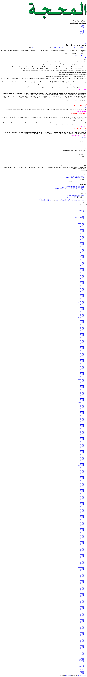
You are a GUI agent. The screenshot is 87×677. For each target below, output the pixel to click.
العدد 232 (82, 358)
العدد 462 (82, 612)
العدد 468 (82, 619)
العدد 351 (82, 485)
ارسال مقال (82, 33)
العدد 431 (82, 575)
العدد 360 (82, 496)
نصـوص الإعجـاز (40, 47)
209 (83, 209)
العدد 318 (82, 458)
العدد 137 (82, 245)
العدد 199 (82, 307)
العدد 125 (82, 231)
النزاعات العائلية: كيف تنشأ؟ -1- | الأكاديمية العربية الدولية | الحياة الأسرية (70, 200)
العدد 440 (82, 586)
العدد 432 (82, 576)
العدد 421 (82, 564)
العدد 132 (82, 239)
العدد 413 (82, 555)
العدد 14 (82, 249)
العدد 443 (82, 589)
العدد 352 (82, 486)
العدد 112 (82, 224)
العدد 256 (82, 387)
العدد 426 (82, 569)
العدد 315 (82, 454)
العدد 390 (82, 529)
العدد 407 (82, 548)
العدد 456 (82, 605)
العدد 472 (82, 623)
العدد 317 (82, 457)
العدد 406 (82, 547)
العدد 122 (82, 228)
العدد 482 (82, 635)
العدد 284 (82, 419)
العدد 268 (82, 401)
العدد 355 (82, 490)
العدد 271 (82, 404)
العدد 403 (82, 543)
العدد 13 (82, 237)
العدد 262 (82, 394)
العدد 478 (82, 631)
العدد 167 (82, 270)
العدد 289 (82, 425)
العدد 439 (82, 584)
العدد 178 (82, 284)
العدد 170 (82, 275)
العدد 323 (82, 464)
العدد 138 (82, 246)
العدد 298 (82, 436)
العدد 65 (82, 657)
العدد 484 (82, 638)
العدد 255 (82, 386)
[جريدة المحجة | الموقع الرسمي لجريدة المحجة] (58, 18)
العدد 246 (82, 375)
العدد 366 (82, 503)
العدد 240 (82, 368)
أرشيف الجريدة (81, 212)
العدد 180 (82, 288)
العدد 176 (82, 282)
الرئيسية (82, 25)
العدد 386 (82, 524)
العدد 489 (82, 644)
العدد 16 (82, 262)
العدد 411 (82, 553)
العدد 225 (82, 348)
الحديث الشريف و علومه (79, 217)
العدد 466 (82, 616)
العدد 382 (82, 519)
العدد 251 (82, 381)
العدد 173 (82, 278)
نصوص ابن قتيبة (34, 47)
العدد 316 (82, 456)
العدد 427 (82, 570)
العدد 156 (82, 259)
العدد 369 (82, 505)
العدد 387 (82, 525)
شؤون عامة (82, 668)
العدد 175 (82, 281)
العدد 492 (82, 647)
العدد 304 (82, 443)
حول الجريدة (81, 31)
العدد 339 (82, 475)
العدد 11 (82, 222)
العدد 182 (82, 290)
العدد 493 (82, 648)
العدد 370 (82, 506)
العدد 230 (82, 355)
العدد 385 (82, 523)
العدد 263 (82, 395)
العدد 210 (82, 322)
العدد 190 (82, 297)
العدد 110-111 (81, 223)
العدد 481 (82, 634)
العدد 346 (82, 480)
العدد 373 (82, 509)
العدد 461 (82, 610)
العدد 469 (82, 620)
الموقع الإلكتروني (83, 156)
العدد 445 (82, 592)
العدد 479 (82, 632)
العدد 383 (82, 521)
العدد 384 (82, 522)
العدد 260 (82, 392)
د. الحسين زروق (47, 47)
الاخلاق (83, 215)
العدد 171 (82, 276)
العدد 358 (82, 493)
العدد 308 (82, 447)
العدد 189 (82, 295)
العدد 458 (82, 607)
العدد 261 (82, 393)
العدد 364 (82, 501)
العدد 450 (82, 597)
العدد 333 (82, 467)
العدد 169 (82, 272)
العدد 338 (82, 473)
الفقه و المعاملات (81, 659)
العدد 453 (82, 601)
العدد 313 (82, 452)
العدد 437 (82, 582)
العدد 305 (82, 444)
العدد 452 (82, 600)
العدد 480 (77, 43)
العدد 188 (82, 294)
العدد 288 (82, 424)
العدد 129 (82, 236)
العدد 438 (82, 583)
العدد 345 (82, 479)
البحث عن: (85, 181)
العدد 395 (82, 535)
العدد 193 (82, 301)
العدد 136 (82, 244)
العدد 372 (82, 508)
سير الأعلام (82, 667)
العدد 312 (82, 451)
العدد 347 (82, 482)
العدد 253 (82, 384)
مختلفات (82, 672)
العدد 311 (82, 450)
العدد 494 (82, 649)
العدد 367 (82, 504)
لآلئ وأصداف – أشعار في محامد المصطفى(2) (75, 191)
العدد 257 (82, 388)
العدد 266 (82, 399)
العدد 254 (82, 385)
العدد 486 (82, 640)
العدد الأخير (82, 26)
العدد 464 (82, 614)
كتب (83, 30)
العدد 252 (82, 382)
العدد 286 (82, 421)
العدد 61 (82, 653)
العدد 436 (82, 581)
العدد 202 (82, 313)
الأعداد (83, 27)
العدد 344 (82, 478)
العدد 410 (82, 551)
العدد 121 (82, 226)
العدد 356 (82, 491)
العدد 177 (82, 283)
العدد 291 (82, 427)
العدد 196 (82, 303)
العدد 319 (82, 459)
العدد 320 (82, 460)
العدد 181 (82, 289)
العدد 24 (82, 367)
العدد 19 (82, 296)
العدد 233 (82, 359)
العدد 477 (82, 629)
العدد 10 (82, 220)
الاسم (85, 152)
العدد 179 (82, 285)
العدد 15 (82, 255)
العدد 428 (82, 571)
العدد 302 (82, 440)
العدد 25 (82, 380)
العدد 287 (82, 423)
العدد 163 (82, 265)
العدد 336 (82, 471)
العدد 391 (82, 530)
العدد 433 (82, 577)
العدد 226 (82, 349)
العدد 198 (82, 306)
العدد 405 (82, 545)
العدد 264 (82, 397)
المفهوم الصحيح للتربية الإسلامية (77, 176)
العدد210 (82, 658)
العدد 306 (82, 445)
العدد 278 (82, 412)
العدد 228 (82, 352)
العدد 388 (82, 527)
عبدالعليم (82, 195)
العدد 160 (82, 263)
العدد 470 (82, 621)
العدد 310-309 (81, 449)
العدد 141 (82, 251)
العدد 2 (82, 308)
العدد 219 (82, 340)
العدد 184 (82, 293)
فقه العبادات (82, 670)
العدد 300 (82, 438)
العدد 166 (82, 269)
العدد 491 (82, 646)
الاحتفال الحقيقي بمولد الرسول (74, 196)
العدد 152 (82, 256)
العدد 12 (82, 225)
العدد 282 (82, 417)
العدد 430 (82, 574)
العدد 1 (82, 219)
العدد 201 (82, 311)
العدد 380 (82, 517)
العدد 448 (82, 595)
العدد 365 (82, 502)
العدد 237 (82, 363)
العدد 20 (82, 309)
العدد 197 (82, 304)
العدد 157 (82, 261)
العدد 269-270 (81, 402)
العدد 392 (82, 531)
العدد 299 (82, 437)
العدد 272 (82, 405)
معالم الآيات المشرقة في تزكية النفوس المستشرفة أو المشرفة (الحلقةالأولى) (69, 188)
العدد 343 (82, 477)
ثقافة (83, 664)
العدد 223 (82, 346)
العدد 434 (82, 579)
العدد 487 (82, 641)
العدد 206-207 (81, 317)
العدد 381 (82, 518)
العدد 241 (82, 369)
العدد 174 (82, 280)
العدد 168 (82, 271)
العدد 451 (82, 599)
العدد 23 (82, 354)
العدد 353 (82, 488)
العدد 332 (82, 466)
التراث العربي (53, 47)
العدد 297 (82, 434)
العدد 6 (82, 652)
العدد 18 (82, 287)
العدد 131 (82, 238)
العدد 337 (82, 472)
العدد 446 (82, 593)
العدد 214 (82, 330)
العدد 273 (82, 406)
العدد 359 (82, 495)
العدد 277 (82, 411)
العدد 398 (82, 538)
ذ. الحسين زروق (25, 47)
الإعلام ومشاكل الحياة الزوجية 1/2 (47, 200)
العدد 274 (82, 407)
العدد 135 (82, 243)
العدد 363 (82, 499)
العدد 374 (82, 510)
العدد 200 (82, 310)
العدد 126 (82, 232)
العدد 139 (82, 248)
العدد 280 (82, 414)
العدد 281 (82, 415)
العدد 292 (82, 428)
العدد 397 (82, 537)
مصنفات (82, 673)
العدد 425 (82, 568)
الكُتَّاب (83, 29)
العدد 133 (82, 241)
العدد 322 (82, 463)
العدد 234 (82, 360)
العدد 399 (82, 540)
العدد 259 (82, 391)
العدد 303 (82, 441)
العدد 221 (82, 343)
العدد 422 (82, 566)
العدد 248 (82, 378)
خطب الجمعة (81, 666)
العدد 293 (82, 430)
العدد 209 (82, 320)
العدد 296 (82, 433)
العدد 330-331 (81, 465)
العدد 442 (82, 588)
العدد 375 (82, 511)
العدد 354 (82, 489)
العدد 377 (82, 514)
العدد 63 (82, 654)
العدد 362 (82, 498)
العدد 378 (82, 515)
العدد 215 (82, 332)
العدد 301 (82, 439)
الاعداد (81, 43)
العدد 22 (82, 341)
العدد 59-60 (81, 651)
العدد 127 (82, 233)
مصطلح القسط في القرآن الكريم (72, 195)
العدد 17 (82, 274)
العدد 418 (82, 561)
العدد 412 (82, 554)
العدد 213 (82, 328)
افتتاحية (82, 213)
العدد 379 (82, 516)
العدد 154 (82, 258)
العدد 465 (82, 615)
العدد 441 (82, 587)
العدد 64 (82, 655)
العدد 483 (82, 636)
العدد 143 (82, 254)
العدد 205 (82, 316)
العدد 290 (82, 426)
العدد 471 (82, 622)
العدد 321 (82, 462)
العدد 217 (82, 335)
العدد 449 (82, 596)
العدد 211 (82, 324)
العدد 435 (82, 580)
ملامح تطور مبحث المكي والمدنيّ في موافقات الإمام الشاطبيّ (72, 187)
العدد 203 (82, 314)
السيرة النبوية (81, 218)
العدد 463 (82, 613)
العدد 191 (82, 298)
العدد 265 (82, 398)
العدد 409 (82, 550)
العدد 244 (82, 373)
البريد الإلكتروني (83, 154)
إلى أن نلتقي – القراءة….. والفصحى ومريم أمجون (75, 189)
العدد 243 (82, 372)
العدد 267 (82, 400)
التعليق (85, 165)
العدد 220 (82, 342)
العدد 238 (82, 365)
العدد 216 (82, 334)
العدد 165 (82, 268)
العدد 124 (82, 230)
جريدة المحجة (80, 675)
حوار (83, 665)
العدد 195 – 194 (81, 302)
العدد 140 (82, 250)
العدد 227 (82, 350)
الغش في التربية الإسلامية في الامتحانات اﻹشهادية (74, 177)
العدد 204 (82, 315)
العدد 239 (82, 366)
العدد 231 (82, 356)
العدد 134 (82, 242)
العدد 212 (82, 327)
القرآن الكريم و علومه (70, 47)
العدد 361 (82, 497)
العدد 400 (82, 541)
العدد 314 (82, 453)
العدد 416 (82, 558)
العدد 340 (82, 476)
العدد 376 (82, 512)
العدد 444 (82, 590)
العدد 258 (82, 389)
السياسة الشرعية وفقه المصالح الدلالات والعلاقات (75, 186)
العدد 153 (82, 257)
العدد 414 (82, 556)
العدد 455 (82, 603)
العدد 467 (82, 618)
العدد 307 (82, 446)
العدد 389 (82, 528)
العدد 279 (82, 413)
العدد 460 (82, 609)
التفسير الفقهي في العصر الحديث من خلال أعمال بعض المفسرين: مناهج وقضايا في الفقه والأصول (57, 199)
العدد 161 (82, 264)
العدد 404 (82, 544)
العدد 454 (82, 602)
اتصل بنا (82, 32)
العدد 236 (82, 362)
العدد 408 (82, 549)
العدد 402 (82, 542)
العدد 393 (82, 532)
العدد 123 (82, 229)
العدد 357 (82, 492)
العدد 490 (82, 645)
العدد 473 (82, 625)
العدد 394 (82, 534)
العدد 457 (82, 606)
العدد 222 (82, 345)
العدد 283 (82, 418)
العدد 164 (82, 267)
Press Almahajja (68, 675)
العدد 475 (82, 627)
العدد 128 (82, 235)
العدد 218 (82, 337)
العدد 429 (82, 573)
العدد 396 (82, 536)
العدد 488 (82, 642)
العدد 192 (82, 300)
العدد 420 (82, 563)
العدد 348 (82, 483)
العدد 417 (82, 560)
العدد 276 (82, 410)
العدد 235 (82, 361)
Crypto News (81, 210)
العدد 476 (82, 628)
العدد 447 (82, 594)
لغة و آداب (82, 671)
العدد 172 (82, 277)
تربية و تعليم (82, 662)
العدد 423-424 (81, 567)
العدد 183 (82, 291)
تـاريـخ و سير (81, 661)
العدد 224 (82, 347)
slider (83, 211)
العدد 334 (82, 469)
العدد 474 (82, 626)
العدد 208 (82, 319)
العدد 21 (82, 321)
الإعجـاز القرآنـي (59, 47)
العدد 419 (82, 562)
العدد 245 (82, 374)
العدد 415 (82, 557)
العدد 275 (82, 408)
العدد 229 (82, 353)
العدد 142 (82, 252)
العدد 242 (82, 371)
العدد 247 (82, 376)
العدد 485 (82, 639)
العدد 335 (82, 470)
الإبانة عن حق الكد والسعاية (70, 197)
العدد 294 (82, 431)
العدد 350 (82, 484)
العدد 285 (82, 420)
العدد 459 (82, 608)
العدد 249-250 (81, 379)
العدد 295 (82, 432)
